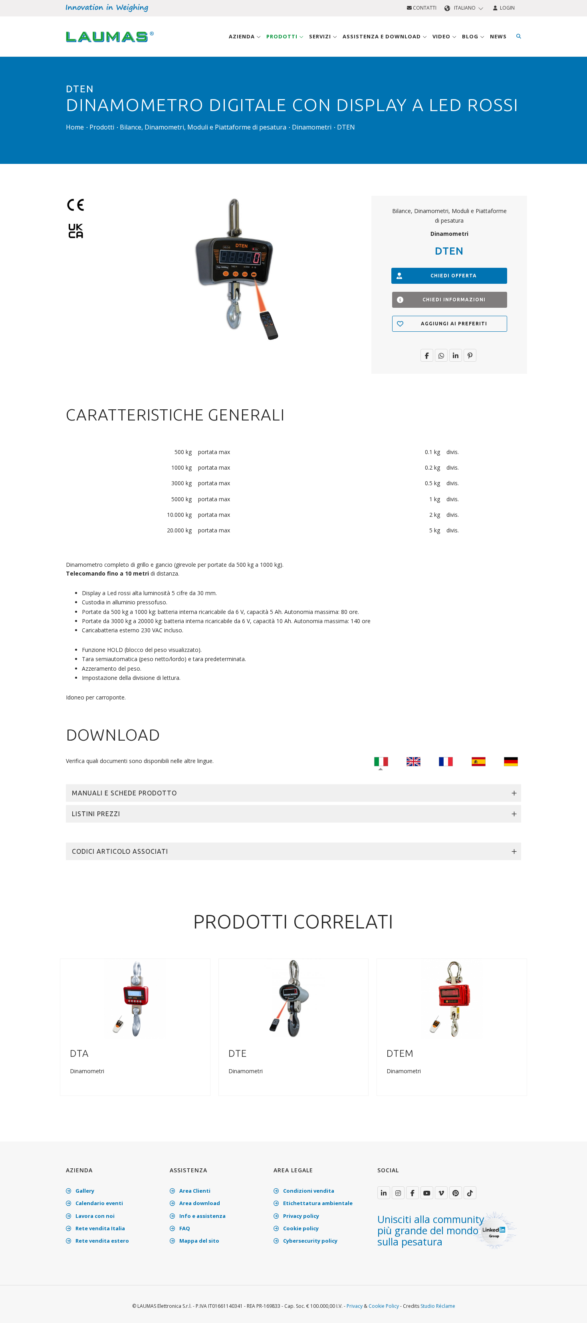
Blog (471, 36)
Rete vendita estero (101, 1240)
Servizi (321, 36)
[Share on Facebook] (426, 355)
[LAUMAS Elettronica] (383, 1192)
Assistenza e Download (382, 36)
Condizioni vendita (308, 1190)
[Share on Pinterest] (470, 355)
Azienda (242, 36)
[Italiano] (381, 761)
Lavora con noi (94, 1215)
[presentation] (69, 1034)
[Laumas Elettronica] (110, 44)
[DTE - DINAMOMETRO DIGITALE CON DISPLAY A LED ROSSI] (293, 998)
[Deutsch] (511, 761)
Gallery (84, 1190)
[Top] (569, 1309)
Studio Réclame (437, 1306)
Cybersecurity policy (309, 1240)
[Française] (446, 761)
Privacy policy (300, 1215)
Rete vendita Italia (99, 1228)
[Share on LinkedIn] (455, 355)
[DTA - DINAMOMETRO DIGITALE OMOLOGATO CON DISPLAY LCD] (135, 998)
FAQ (184, 1228)
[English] (413, 761)
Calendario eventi (98, 1203)
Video (442, 36)
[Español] (479, 761)
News (498, 36)
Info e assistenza (202, 1215)
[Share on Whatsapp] (441, 355)
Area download (199, 1203)
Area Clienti (194, 1190)
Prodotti (282, 36)
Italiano (465, 7)
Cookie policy (300, 1228)
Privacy (355, 1306)
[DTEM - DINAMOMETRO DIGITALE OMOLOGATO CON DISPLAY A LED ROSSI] (452, 998)
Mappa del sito (198, 1240)
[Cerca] (518, 36)
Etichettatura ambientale (317, 1203)
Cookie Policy (384, 1306)
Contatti (424, 7)
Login (506, 7)
